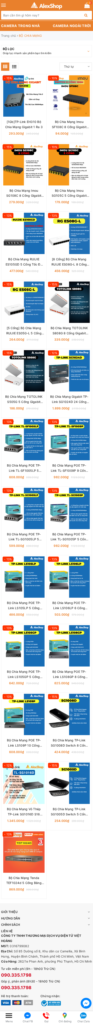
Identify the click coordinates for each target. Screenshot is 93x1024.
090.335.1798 (16, 975)
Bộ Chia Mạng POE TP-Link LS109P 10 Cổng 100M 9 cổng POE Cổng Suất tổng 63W (24, 743)
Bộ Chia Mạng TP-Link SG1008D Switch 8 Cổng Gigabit (69, 743)
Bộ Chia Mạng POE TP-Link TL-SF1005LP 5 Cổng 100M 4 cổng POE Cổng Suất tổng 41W (24, 468)
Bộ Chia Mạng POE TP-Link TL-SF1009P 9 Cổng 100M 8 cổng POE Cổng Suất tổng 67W (69, 468)
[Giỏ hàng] (87, 6)
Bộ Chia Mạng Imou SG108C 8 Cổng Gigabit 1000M (23, 193)
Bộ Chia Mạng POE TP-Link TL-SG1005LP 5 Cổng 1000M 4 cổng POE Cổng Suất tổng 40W (24, 537)
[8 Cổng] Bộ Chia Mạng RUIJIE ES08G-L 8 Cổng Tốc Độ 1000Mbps (69, 262)
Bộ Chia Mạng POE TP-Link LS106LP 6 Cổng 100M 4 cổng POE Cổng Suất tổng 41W (69, 606)
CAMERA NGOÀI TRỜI (72, 26)
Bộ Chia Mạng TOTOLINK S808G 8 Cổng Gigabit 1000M (69, 331)
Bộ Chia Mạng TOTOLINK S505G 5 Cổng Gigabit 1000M (23, 399)
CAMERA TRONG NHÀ (20, 26)
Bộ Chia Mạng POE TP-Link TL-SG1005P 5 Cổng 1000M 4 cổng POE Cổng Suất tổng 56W (69, 537)
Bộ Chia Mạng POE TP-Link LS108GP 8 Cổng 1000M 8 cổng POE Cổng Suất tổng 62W (69, 674)
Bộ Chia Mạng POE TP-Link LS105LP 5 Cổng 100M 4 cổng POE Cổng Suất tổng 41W (24, 606)
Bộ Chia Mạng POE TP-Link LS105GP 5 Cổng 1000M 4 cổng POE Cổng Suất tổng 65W (24, 674)
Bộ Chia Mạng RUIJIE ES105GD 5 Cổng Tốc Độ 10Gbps (24, 262)
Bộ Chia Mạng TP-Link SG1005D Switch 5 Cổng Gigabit (69, 812)
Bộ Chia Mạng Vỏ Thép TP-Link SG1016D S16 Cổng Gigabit (24, 812)
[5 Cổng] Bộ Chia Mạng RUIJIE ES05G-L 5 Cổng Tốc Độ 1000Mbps (24, 331)
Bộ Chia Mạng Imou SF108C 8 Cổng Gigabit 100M (69, 125)
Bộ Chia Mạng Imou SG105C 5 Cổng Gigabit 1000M (69, 193)
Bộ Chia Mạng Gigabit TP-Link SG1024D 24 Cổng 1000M (69, 399)
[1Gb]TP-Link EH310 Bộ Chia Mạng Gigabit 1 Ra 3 (24, 124)
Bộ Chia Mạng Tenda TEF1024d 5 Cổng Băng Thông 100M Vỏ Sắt (24, 881)
